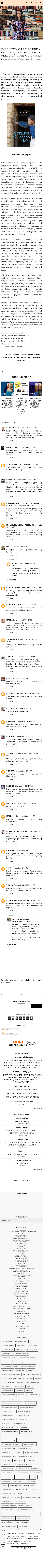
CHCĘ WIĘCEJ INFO (17, 1547)
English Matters (21, 1248)
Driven (30, 1370)
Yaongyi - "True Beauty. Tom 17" (22, 1089)
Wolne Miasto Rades (8, 1526)
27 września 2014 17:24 (31, 587)
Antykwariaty (21, 1236)
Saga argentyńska (7, 1473)
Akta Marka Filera (20, 1341)
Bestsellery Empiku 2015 (21, 1240)
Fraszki (21, 1253)
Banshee (10, 786)
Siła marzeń (22, 1163)
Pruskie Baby (6, 1460)
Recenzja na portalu (21, 1295)
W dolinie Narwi (17, 1514)
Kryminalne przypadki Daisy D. (11, 1403)
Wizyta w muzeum (21, 1316)
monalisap (17, 563)
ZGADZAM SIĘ (31, 1547)
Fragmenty (21, 1251)
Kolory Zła (21, 1394)
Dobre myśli (20, 1370)
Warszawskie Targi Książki (21, 1315)
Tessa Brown (19, 1501)
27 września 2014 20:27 (29, 693)
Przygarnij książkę (21, 1288)
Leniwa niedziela (7, 1415)
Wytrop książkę (21, 1320)
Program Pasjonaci (21, 1286)
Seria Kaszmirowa (23, 1473)
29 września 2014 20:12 (25, 851)
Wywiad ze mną (21, 1321)
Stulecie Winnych (21, 1489)
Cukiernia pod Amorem (8, 1358)
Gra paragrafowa (21, 1256)
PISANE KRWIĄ (22, 1121)
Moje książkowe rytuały (21, 1271)
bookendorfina (22, 1118)
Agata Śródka (6, 1341)
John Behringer (6, 1390)
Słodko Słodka (22, 1139)
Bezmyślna (19, 1349)
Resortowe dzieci (7, 1464)
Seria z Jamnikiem (21, 1477)
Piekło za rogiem (29, 1444)
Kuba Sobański (29, 1403)
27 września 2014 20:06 (25, 656)
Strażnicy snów (6, 1489)
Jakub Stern (18, 1386)
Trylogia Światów (7, 1509)
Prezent (21, 1281)
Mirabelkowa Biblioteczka (18, 525)
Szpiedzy (33, 1489)
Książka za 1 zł (21, 1265)
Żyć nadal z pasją (14, 754)
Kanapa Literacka (21, 1260)
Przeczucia (17, 1460)
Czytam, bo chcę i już (22, 1072)
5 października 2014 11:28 (24, 885)
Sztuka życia (6, 1493)
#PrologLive (21, 1230)
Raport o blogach (21, 1290)
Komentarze (9, 1033)
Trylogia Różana (24, 1505)
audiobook (21, 1328)
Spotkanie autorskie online (21, 1306)
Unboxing (21, 1310)
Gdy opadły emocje (24, 1378)
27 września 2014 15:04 (27, 428)
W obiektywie (21, 1311)
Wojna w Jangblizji (21, 1522)
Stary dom (30, 1481)
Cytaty (21, 1246)
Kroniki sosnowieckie (23, 1399)
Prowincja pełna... (24, 1456)
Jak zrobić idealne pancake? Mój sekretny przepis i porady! (22, 1143)
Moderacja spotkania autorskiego (21, 1268)
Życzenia (21, 1331)
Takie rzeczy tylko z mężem (10, 1497)
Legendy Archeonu (24, 1411)
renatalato (11, 900)
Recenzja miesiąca (21, 1291)
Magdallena (12, 816)
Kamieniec (19, 1390)
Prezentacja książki (21, 1285)
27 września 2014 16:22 (20, 546)
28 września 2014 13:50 (26, 803)
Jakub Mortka (6, 1386)
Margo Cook (5, 1423)
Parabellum (34, 1440)
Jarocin (29, 1386)
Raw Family (29, 1460)
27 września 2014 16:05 (26, 506)
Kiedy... (28, 1390)
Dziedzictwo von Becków (30, 1374)
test (8, 868)
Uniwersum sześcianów (24, 1509)
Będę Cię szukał (6, 1353)
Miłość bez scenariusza (9, 1427)
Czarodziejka (30, 1362)
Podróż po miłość (30, 1452)
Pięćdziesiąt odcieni (24, 1448)
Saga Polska (20, 1468)
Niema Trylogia (25, 1431)
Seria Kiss (36, 1473)
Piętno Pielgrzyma (7, 1448)
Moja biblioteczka (21, 1270)
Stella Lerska (14, 1485)
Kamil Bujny (12, 428)
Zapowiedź (21, 1325)
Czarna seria (6, 1362)
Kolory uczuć (34, 1394)
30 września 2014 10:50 (21, 868)
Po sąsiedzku (17, 1452)
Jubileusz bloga (21, 1258)
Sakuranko (22, 1151)
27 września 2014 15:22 (29, 447)
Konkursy (21, 1263)
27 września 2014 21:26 (22, 708)
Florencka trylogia (8, 1378)
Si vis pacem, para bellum (22, 1101)
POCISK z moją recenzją (21, 1275)
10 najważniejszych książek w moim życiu (21, 1231)
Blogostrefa (21, 1243)
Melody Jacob (22, 1127)
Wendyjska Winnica (32, 1514)
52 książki (21, 1233)
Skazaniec (5, 1481)
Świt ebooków (21, 1330)
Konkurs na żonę (7, 1399)
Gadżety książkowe (21, 1255)
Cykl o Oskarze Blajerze (27, 1358)
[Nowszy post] (1, 995)
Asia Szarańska (13, 464)
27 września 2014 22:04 (25, 721)
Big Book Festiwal (21, 1241)
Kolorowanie (21, 1261)
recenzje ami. (12, 693)
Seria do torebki (7, 1477)
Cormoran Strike (21, 1353)
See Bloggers (21, 1301)
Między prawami (18, 1423)
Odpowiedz (11, 440)
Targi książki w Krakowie (22, 1308)
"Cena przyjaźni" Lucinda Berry (22, 1097)
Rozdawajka (21, 1298)
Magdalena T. (12, 447)
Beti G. (9, 708)
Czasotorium (6, 1366)
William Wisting (22, 1518)
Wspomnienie (21, 1318)
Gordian (37, 1378)
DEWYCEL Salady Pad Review (22, 1154)
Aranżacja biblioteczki (21, 1238)
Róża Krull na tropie (23, 1464)
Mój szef (23, 1427)
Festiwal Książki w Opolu (21, 1250)
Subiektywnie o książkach (22, 1057)
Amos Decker (21, 1345)
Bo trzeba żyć (31, 1349)
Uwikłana (5, 1514)
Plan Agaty (5, 1452)
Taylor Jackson (6, 1501)
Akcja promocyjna (21, 1235)
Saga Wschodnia (33, 1468)
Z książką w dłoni (14, 639)
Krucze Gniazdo (13, 605)
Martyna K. (11, 803)
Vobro (22, 1104)
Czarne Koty (18, 1362)
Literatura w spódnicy (9, 1419)
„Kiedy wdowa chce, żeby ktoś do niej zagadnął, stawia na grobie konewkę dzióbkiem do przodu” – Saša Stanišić (22, 1078)
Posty (6, 1030)
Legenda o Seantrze (8, 1411)
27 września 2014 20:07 (19, 678)
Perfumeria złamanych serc (10, 1444)
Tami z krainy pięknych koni (31, 1497)
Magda (9, 620)
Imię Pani (19, 1382)
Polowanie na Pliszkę (8, 1456)
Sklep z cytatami (21, 1303)
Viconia (9, 885)
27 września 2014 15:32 (31, 464)
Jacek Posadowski (31, 1382)
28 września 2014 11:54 (24, 786)
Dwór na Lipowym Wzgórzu (10, 1374)
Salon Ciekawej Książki (21, 1300)
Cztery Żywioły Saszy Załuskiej (24, 1366)
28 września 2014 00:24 (24, 736)
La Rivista (21, 1266)
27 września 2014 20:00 (22, 620)
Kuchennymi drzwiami (8, 1407)
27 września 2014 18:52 (31, 605)
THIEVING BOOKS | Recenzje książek (22, 1094)
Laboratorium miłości (26, 1407)
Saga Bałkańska (7, 1468)
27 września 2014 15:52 (26, 480)
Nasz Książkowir (22, 1086)
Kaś (8, 678)
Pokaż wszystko (37, 1108)
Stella (4, 1485)
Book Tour (21, 1245)
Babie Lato (32, 1345)
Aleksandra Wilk (7, 1345)
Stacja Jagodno (17, 1481)
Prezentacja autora (21, 1283)
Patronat (21, 1276)
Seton (33, 1477)
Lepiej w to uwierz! (22, 1415)
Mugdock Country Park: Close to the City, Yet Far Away (22, 1132)
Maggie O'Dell (24, 1419)
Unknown (10, 721)
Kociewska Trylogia (8, 1394)
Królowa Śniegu (13, 587)
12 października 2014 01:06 (29, 900)
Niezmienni (16, 1436)
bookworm (11, 480)
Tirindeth (11, 656)
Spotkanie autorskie (21, 1305)
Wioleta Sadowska (21, 919)
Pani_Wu (10, 736)
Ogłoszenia (37, 59)
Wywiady (21, 1323)
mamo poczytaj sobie (22, 1160)
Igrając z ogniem (7, 1382)
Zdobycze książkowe (21, 1326)
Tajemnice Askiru (19, 1493)
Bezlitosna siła (6, 1349)
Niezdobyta (5, 1436)
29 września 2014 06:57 (28, 816)
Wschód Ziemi (23, 1526)
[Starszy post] (41, 995)
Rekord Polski (21, 1296)
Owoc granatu (22, 1440)
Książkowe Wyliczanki (16, 831)
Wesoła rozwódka (7, 1518)
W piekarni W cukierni (21, 1313)
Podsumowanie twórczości (21, 1280)
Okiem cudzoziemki (7, 1440)
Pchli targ (21, 1278)
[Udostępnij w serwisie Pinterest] (10, 372)
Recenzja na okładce (21, 1293)
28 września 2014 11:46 (25, 771)
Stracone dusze (28, 1485)
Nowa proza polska (30, 1436)
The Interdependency (8, 1505)
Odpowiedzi (13, 559)
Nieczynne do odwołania (9, 1431)
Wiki (8, 546)
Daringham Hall (7, 1370)
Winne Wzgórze (6, 1522)
